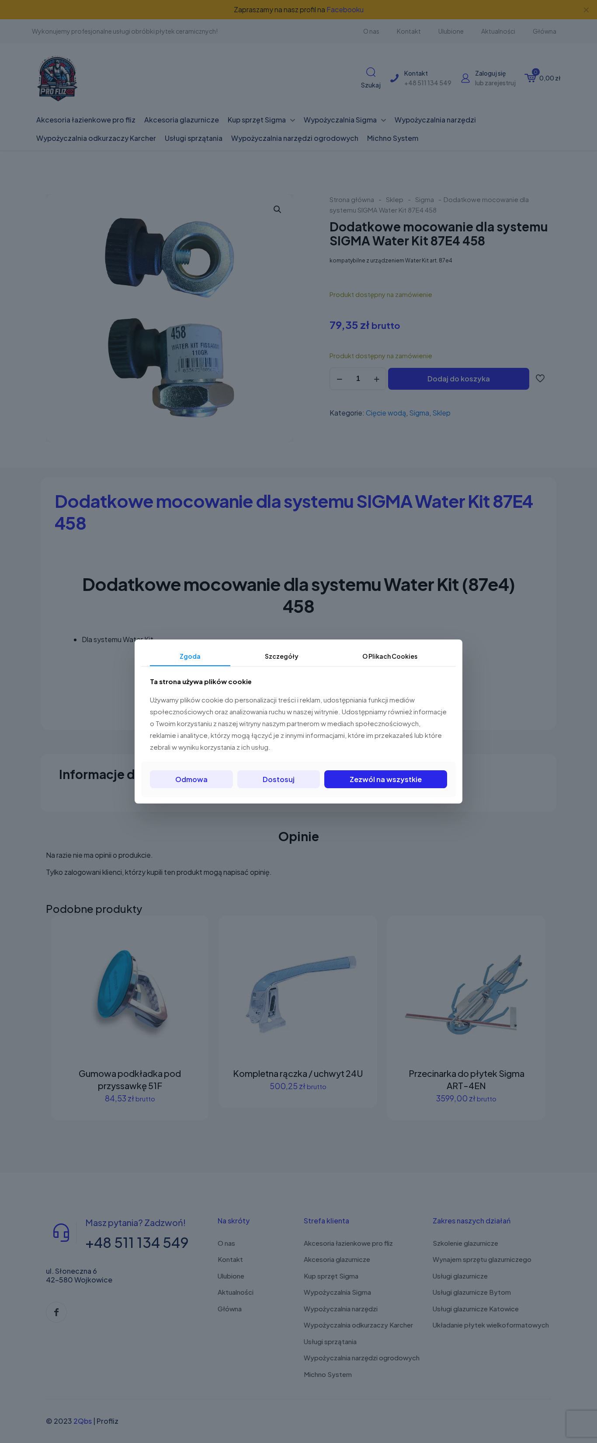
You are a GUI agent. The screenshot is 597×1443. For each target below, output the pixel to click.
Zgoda (190, 656)
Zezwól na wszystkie (386, 779)
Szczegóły (281, 656)
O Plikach (389, 656)
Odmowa (191, 779)
